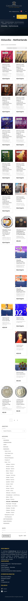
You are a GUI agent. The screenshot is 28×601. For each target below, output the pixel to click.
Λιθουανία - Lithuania (11, 492)
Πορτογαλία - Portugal (11, 503)
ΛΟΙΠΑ (4, 444)
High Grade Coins (9, 453)
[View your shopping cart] (22, 11)
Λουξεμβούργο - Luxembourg (12, 495)
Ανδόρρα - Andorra (10, 464)
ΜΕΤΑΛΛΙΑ (5, 446)
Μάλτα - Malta (9, 497)
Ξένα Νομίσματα (8, 516)
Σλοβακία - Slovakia (10, 508)
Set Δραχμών (8, 455)
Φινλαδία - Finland (10, 512)
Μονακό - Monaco (10, 499)
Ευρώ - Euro (7, 462)
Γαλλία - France (9, 473)
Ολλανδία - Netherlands (12, 501)
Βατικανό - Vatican (10, 468)
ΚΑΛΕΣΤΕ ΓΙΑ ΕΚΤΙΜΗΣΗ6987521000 (21, 17)
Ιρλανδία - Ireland (10, 481)
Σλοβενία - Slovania (10, 510)
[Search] (24, 431)
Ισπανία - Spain (9, 484)
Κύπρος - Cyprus (10, 488)
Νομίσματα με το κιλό (9, 514)
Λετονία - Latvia (9, 490)
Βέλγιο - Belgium (10, 471)
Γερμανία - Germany (10, 475)
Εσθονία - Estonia (10, 479)
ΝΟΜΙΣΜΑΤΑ (6, 449)
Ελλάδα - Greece (10, 477)
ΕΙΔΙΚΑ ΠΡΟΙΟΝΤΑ (7, 521)
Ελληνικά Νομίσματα (9, 457)
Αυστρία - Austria (10, 466)
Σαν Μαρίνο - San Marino (11, 506)
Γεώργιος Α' (7, 460)
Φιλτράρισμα (6, 536)
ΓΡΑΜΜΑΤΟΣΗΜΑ (7, 442)
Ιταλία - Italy (8, 486)
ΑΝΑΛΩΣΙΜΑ (6, 440)
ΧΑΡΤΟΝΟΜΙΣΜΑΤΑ (7, 519)
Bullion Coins (8, 451)
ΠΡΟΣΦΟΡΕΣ (6, 523)
